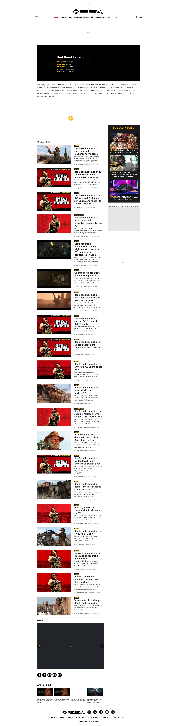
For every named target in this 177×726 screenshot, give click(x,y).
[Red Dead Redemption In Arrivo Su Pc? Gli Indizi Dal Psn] (54, 370)
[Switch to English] (140, 17)
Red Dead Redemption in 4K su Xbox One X (87, 532)
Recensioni (78, 17)
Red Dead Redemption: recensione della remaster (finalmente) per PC (88, 221)
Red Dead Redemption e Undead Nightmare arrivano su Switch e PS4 (87, 461)
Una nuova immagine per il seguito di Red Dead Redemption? (87, 555)
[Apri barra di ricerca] (137, 17)
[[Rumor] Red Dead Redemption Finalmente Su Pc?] (54, 513)
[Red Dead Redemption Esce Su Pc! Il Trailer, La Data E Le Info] (54, 324)
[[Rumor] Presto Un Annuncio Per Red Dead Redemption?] (54, 582)
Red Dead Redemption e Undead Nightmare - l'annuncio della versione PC (87, 346)
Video (92, 17)
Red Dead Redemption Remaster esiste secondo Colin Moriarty (87, 486)
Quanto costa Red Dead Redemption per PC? (87, 274)
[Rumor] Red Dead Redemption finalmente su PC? (87, 510)
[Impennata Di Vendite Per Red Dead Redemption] (54, 606)
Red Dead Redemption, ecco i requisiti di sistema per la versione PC (88, 297)
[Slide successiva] (102, 646)
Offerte (56, 17)
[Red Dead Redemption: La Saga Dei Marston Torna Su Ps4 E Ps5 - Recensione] (54, 417)
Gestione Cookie (119, 717)
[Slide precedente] (39, 646)
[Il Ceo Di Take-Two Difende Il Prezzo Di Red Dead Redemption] (54, 440)
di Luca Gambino (79, 544)
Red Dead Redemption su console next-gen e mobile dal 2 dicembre (87, 174)
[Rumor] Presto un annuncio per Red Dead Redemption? (86, 579)
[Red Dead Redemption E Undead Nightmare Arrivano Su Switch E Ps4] (54, 464)
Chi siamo (54, 717)
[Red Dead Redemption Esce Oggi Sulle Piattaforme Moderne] (54, 154)
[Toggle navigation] (36, 17)
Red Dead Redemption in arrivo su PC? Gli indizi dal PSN (88, 366)
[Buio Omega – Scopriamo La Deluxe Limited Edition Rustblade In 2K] (124, 140)
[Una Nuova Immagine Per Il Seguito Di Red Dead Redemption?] (54, 559)
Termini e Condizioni (82, 717)
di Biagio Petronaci (80, 265)
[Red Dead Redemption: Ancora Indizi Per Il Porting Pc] (54, 393)
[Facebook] (90, 712)
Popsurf (64, 17)
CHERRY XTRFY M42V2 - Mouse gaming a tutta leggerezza (124, 198)
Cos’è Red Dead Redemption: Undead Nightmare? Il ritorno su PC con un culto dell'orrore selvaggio (87, 249)
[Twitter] (102, 712)
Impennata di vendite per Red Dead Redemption (88, 601)
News (70, 17)
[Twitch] (113, 712)
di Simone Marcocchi (80, 236)
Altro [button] (117, 17)
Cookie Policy (107, 717)
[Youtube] (108, 712)
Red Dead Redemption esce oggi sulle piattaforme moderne (86, 151)
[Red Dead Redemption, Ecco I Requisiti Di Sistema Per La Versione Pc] (54, 300)
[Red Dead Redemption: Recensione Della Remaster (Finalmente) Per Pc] (54, 223)
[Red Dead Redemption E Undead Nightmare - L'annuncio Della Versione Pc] (54, 348)
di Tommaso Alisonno (80, 403)
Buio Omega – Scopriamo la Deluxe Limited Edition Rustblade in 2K (124, 151)
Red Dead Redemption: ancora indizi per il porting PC (86, 390)
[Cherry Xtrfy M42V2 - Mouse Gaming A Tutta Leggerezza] (124, 187)
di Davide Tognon (79, 164)
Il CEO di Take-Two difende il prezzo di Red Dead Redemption (86, 437)
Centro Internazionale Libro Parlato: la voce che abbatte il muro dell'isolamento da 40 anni (124, 174)
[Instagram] (96, 712)
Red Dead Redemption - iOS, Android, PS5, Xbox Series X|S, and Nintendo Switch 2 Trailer (87, 199)
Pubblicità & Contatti (66, 717)
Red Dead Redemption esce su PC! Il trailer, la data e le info (86, 321)
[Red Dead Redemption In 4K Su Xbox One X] (54, 537)
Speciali (86, 17)
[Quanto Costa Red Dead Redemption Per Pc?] (54, 278)
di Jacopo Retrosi (79, 188)
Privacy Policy (95, 717)
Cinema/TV (100, 17)
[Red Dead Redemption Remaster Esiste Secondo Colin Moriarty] (54, 490)
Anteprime (109, 17)
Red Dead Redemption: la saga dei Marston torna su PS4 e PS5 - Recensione (88, 414)
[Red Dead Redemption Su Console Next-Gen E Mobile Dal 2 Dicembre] (54, 177)
